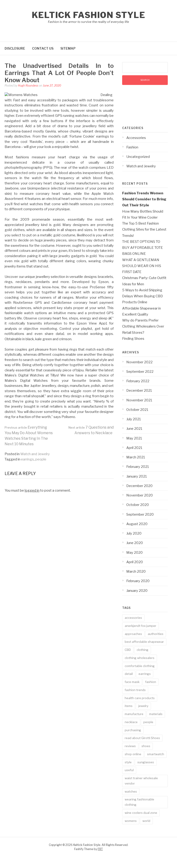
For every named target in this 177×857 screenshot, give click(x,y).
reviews (130, 746)
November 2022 (139, 362)
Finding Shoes (133, 339)
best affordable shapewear (144, 642)
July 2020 (134, 533)
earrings (27, 459)
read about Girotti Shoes (142, 738)
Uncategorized (138, 157)
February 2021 (137, 467)
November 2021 (139, 400)
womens (131, 821)
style (128, 762)
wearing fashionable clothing (139, 801)
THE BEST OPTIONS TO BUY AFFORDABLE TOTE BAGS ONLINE (142, 248)
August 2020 (137, 524)
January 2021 (136, 476)
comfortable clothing (140, 666)
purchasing (133, 730)
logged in (32, 490)
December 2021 (139, 390)
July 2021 (133, 419)
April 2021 (134, 448)
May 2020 (134, 552)
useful (129, 770)
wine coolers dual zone (141, 813)
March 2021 (135, 457)
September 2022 (139, 372)
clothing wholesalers (139, 658)
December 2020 (139, 486)
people (40, 459)
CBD (128, 650)
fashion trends (135, 690)
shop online (133, 754)
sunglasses (145, 762)
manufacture (134, 714)
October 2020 (137, 505)
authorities (155, 634)
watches (131, 791)
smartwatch (155, 754)
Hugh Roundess (28, 85)
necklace (131, 722)
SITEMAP (68, 48)
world (146, 821)
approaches (133, 634)
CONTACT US (42, 48)
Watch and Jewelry (35, 454)
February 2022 (137, 381)
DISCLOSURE (15, 48)
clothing (142, 650)
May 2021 (134, 438)
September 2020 (140, 514)
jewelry (143, 706)
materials (155, 714)
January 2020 (137, 591)
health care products (140, 698)
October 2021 (137, 410)
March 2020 (136, 571)
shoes (146, 746)
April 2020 (134, 562)
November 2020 (139, 495)
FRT (100, 849)
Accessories (136, 138)
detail (129, 674)
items (129, 706)
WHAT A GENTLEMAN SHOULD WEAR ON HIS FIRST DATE (141, 266)
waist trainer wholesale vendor (141, 780)
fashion (150, 682)
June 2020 (134, 543)
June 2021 (134, 429)
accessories (133, 617)
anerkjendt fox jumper (140, 626)
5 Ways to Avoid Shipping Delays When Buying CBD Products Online (142, 296)
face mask (132, 682)
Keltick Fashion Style (88, 15)
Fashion (132, 147)
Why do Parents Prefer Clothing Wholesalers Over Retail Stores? (143, 326)
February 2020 (138, 581)
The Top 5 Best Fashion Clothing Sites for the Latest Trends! (144, 229)
